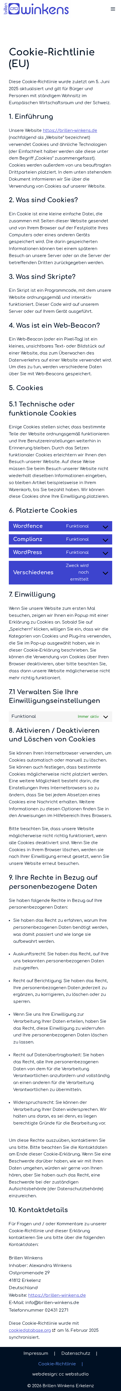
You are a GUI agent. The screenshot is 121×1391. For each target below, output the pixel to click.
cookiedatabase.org (30, 1330)
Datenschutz (79, 1353)
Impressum (39, 1353)
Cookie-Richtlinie (60, 1364)
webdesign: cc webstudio (60, 1374)
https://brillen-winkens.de (70, 130)
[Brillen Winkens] (37, 9)
